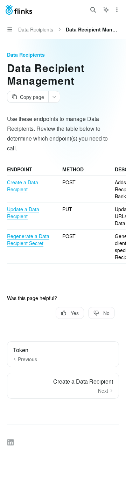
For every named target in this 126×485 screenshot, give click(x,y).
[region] (63, 215)
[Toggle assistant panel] (106, 10)
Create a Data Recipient (22, 186)
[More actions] (116, 10)
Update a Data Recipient (23, 213)
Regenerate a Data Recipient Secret (28, 240)
